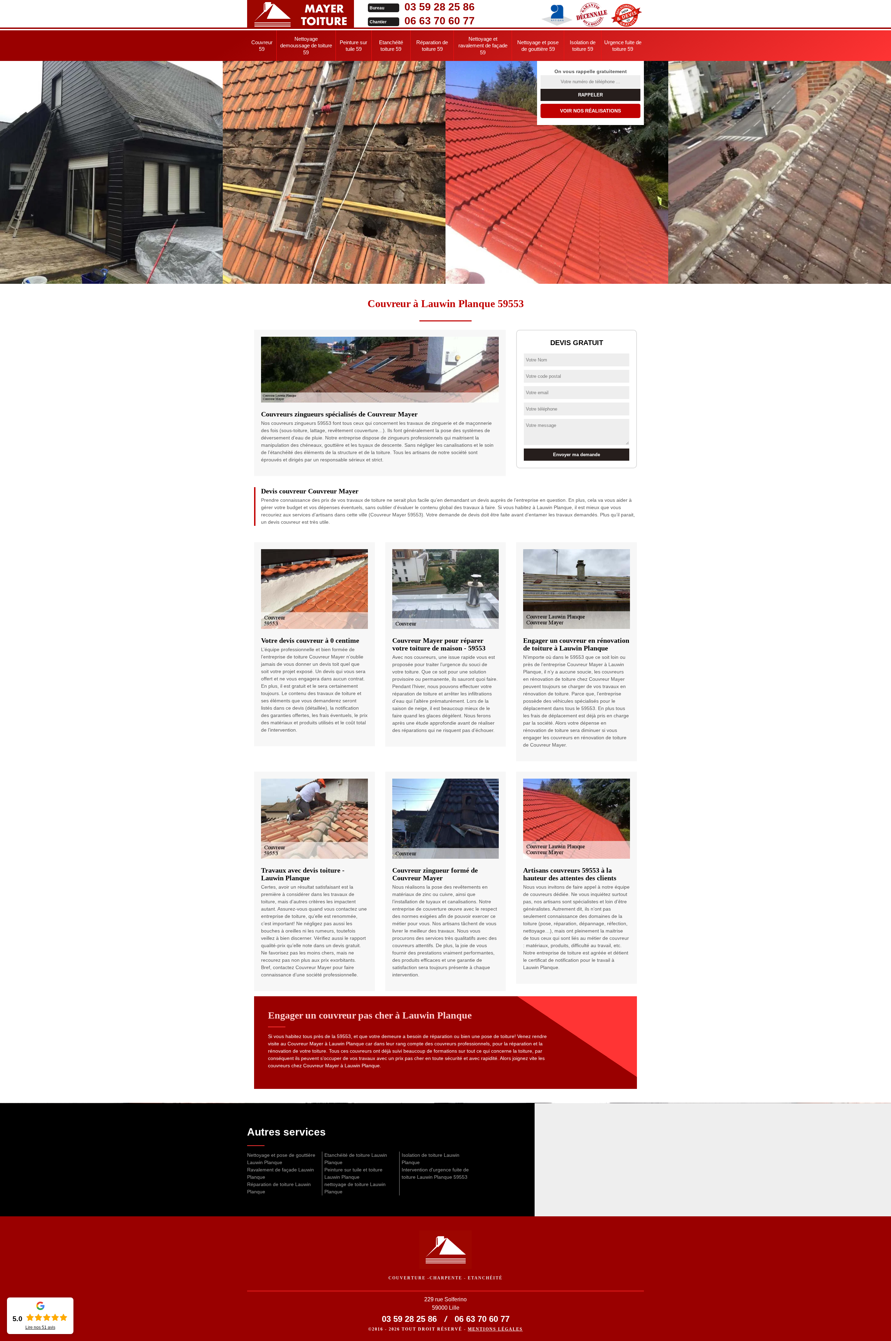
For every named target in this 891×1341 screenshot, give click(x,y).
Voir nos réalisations (590, 111)
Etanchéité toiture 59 (391, 45)
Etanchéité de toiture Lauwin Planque (355, 1158)
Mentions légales (495, 1329)
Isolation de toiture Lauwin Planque (430, 1158)
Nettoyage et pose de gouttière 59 (538, 45)
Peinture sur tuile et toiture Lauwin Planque (353, 1173)
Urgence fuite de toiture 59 (622, 45)
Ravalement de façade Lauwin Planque (280, 1173)
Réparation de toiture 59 (432, 45)
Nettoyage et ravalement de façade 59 (482, 45)
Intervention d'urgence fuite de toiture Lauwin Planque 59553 (435, 1173)
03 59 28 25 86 (439, 7)
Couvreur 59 (262, 45)
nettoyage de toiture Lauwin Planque (355, 1188)
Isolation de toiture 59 (583, 45)
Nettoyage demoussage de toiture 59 (306, 45)
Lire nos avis (40, 1327)
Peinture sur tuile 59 (353, 45)
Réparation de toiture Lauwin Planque (279, 1188)
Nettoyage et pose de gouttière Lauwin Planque (281, 1158)
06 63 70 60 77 (439, 20)
